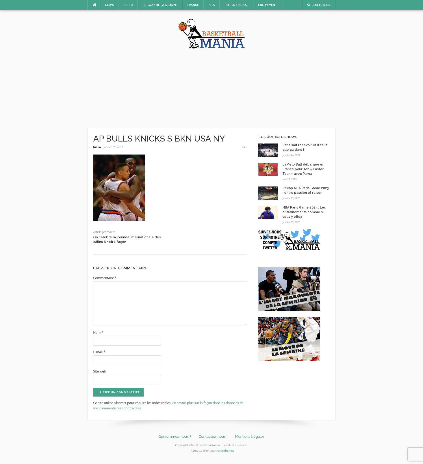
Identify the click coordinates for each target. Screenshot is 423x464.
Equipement (267, 5)
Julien (97, 147)
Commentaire (105, 278)
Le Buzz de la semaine (160, 5)
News (109, 5)
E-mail (99, 352)
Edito (128, 5)
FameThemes (225, 451)
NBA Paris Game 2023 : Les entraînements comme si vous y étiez (304, 212)
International (236, 5)
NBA (212, 5)
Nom (98, 332)
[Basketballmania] (211, 33)
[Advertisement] (211, 88)
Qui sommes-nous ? (174, 436)
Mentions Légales (250, 436)
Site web (99, 371)
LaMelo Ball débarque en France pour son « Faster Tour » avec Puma (303, 169)
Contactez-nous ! (213, 436)
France (193, 5)
